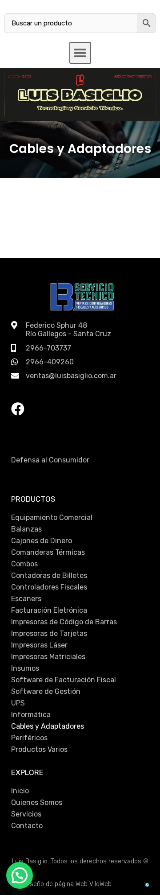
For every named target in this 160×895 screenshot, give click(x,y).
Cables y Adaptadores (47, 726)
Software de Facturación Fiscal (63, 680)
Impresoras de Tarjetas (49, 633)
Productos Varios (39, 749)
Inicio (20, 791)
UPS (18, 703)
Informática (31, 714)
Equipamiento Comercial (51, 517)
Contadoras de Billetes (49, 575)
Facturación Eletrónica (49, 610)
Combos (24, 564)
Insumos (25, 668)
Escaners (26, 598)
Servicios (26, 814)
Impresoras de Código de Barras (64, 622)
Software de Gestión (45, 691)
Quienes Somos (36, 802)
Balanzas (26, 529)
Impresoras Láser (39, 645)
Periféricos (29, 738)
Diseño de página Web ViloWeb (68, 884)
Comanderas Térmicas (48, 552)
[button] (80, 53)
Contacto (27, 825)
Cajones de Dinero (41, 540)
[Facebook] (17, 409)
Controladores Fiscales (49, 587)
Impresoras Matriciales (48, 656)
